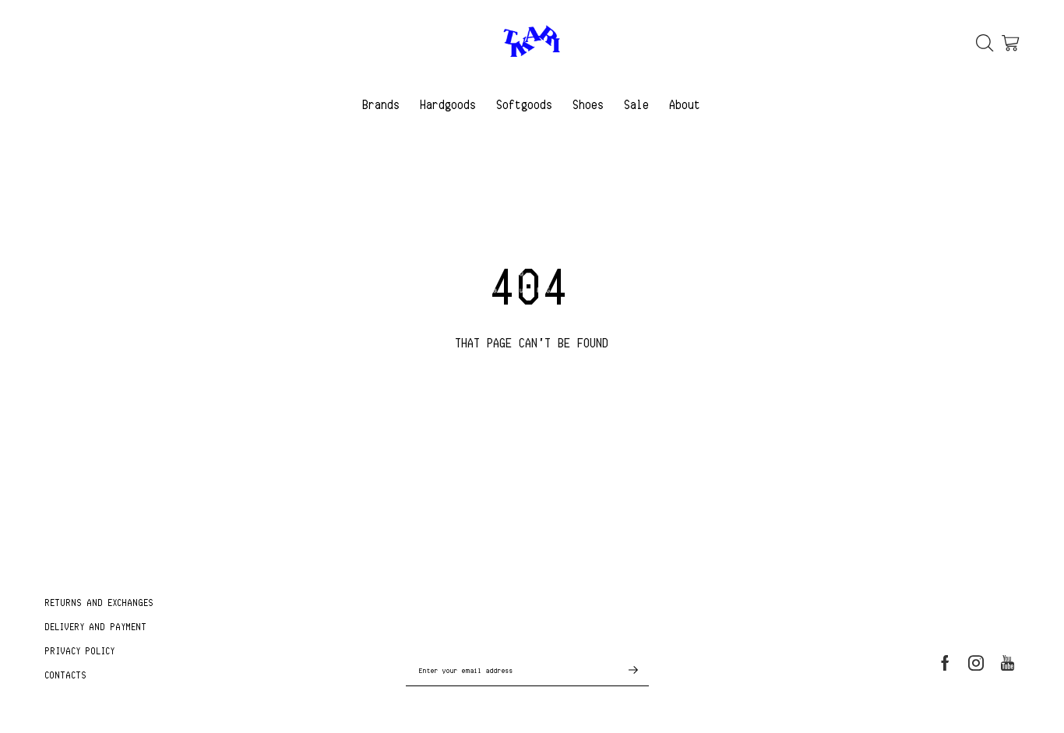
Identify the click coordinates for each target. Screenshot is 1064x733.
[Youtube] (1007, 663)
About (685, 104)
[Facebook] (945, 663)
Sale (637, 104)
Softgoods (525, 104)
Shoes (588, 104)
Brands (381, 104)
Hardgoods (449, 104)
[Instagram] (976, 663)
